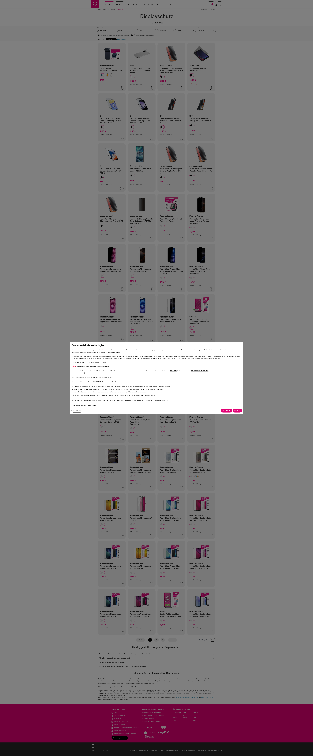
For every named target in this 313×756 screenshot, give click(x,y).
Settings (78, 410)
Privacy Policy (76, 405)
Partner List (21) (91, 405)
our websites (173, 371)
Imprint (83, 405)
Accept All (237, 410)
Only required (226, 410)
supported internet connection (199, 371)
